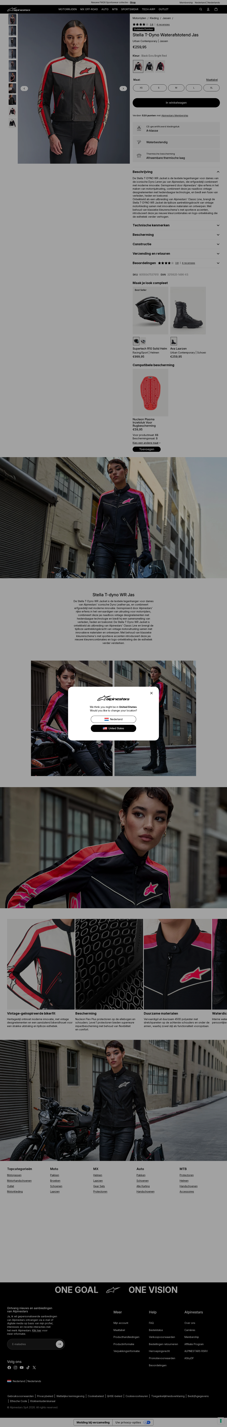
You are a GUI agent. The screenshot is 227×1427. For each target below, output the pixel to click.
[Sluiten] (152, 693)
